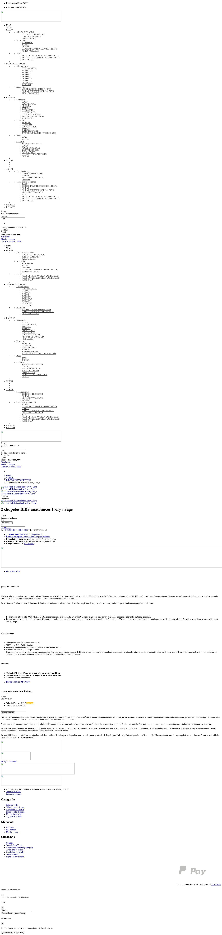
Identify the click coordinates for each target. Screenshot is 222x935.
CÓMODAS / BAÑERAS (31, 114)
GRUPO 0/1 (26, 72)
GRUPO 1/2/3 (27, 78)
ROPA (24, 194)
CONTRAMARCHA (29, 68)
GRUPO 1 (25, 74)
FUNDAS (25, 175)
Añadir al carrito (8, 713)
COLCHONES (27, 125)
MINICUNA (26, 106)
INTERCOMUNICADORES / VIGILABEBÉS (39, 133)
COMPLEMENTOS (29, 127)
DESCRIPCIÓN (13, 571)
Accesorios (20, 87)
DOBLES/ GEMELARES (31, 36)
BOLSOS (25, 45)
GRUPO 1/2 (26, 76)
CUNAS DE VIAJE (29, 104)
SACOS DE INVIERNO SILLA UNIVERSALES (40, 55)
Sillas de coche (22, 66)
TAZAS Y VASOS (28, 152)
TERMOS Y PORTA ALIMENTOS (34, 154)
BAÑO (24, 137)
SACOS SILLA (27, 59)
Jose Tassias (216, 884)
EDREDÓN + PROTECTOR (32, 173)
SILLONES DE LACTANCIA (33, 116)
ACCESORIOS (27, 43)
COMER (20, 142)
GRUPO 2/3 (26, 81)
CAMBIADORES (28, 110)
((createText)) (20, 913)
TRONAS (25, 156)
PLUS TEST (26, 85)
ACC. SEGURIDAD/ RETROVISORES (36, 89)
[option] (113, 703)
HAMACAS (26, 108)
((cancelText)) (7, 913)
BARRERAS (26, 123)
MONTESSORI (27, 118)
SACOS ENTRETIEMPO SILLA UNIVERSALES (40, 57)
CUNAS (25, 102)
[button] (111, 211)
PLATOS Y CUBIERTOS (31, 148)
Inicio (8, 475)
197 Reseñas (29, 544)
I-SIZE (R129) (27, 83)
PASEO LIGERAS (28, 38)
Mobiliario (20, 100)
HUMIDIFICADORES (30, 131)
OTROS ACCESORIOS (30, 93)
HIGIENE (25, 139)
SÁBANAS (26, 180)
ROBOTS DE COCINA (30, 150)
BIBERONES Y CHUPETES (32, 144)
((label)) (4, 910)
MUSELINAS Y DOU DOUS (32, 178)
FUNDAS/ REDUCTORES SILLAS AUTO (38, 91)
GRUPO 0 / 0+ (27, 70)
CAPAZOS (26, 47)
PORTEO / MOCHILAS (30, 51)
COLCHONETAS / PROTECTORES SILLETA (39, 49)
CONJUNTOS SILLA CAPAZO (33, 34)
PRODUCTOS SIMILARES (18, 682)
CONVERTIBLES (28, 112)
